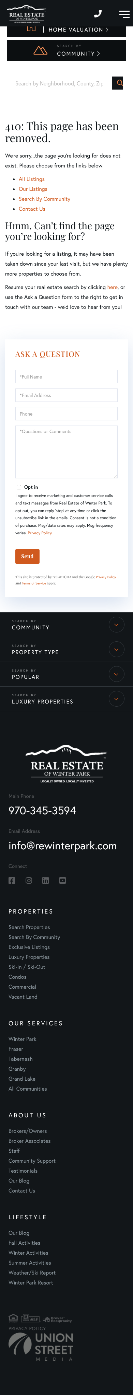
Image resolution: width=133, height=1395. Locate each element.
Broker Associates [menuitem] (30, 1140)
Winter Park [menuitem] (22, 1039)
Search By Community (44, 198)
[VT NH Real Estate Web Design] (29, 1347)
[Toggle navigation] (123, 13)
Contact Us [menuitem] (22, 1190)
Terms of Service (34, 583)
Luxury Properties (43, 701)
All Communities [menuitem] (28, 1088)
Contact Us (32, 208)
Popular (26, 677)
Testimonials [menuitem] (23, 1170)
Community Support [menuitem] (32, 1160)
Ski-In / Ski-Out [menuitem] (27, 966)
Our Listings (33, 189)
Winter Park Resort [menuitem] (31, 1282)
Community (31, 627)
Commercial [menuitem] (22, 986)
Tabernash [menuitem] (21, 1058)
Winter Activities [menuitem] (28, 1252)
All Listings (32, 179)
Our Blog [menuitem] (19, 1180)
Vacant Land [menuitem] (23, 996)
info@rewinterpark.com (63, 845)
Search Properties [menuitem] (29, 927)
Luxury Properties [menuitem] (29, 957)
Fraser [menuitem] (16, 1049)
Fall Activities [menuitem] (24, 1242)
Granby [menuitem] (17, 1068)
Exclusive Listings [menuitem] (29, 947)
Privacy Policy (39, 533)
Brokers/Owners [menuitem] (28, 1131)
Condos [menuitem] (18, 976)
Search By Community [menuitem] (34, 937)
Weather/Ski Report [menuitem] (32, 1272)
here (112, 287)
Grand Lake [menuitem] (22, 1078)
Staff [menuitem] (14, 1150)
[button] (117, 83)
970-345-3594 (98, 13)
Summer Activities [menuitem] (30, 1262)
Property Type (35, 652)
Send (27, 556)
